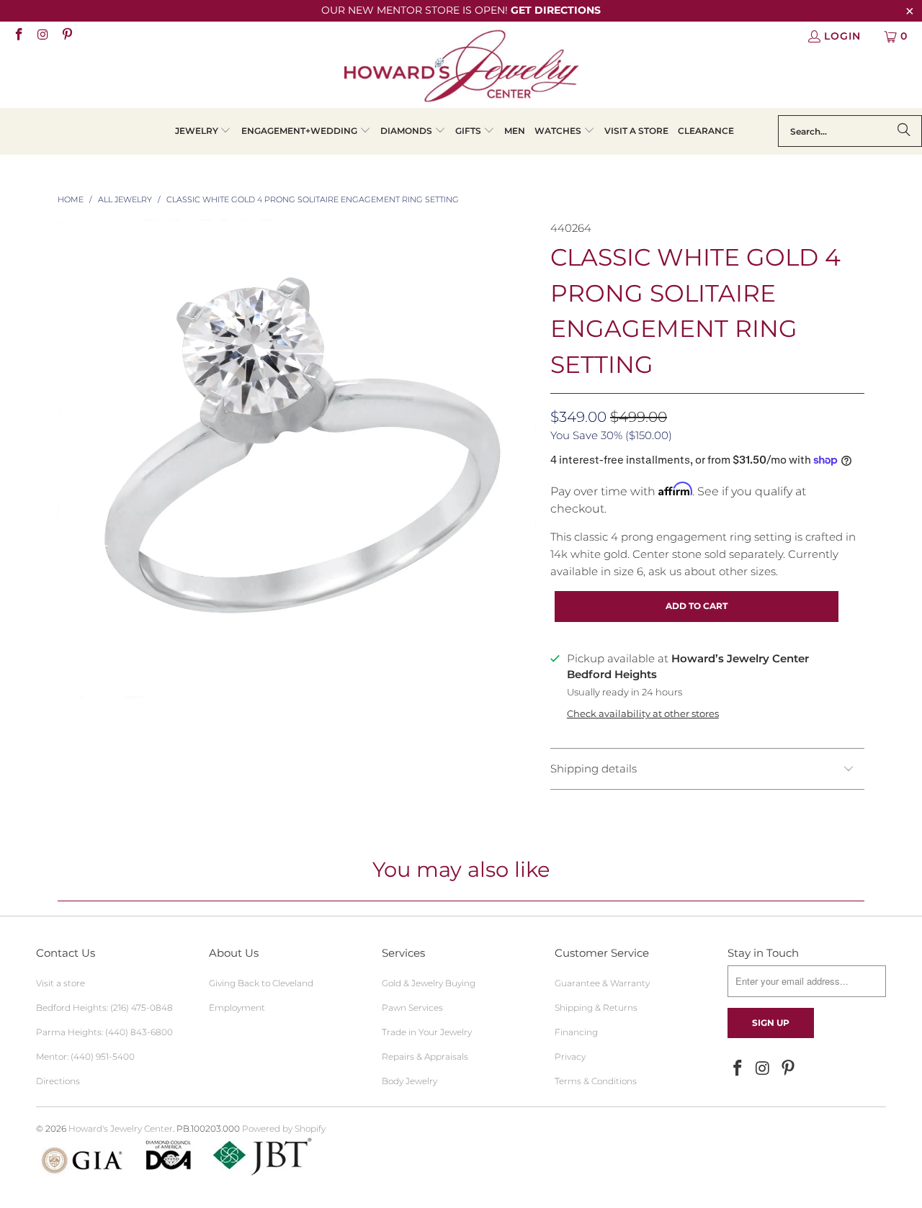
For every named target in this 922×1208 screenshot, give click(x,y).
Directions (58, 1081)
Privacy (570, 1056)
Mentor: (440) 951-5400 (85, 1056)
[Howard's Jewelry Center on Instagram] (42, 36)
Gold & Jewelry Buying (428, 983)
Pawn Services (412, 1007)
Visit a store (60, 983)
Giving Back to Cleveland (261, 983)
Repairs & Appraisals (425, 1056)
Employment (237, 1007)
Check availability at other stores (643, 713)
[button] (203, 131)
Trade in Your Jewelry (427, 1032)
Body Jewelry (409, 1081)
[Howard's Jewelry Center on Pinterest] (66, 36)
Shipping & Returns (596, 1007)
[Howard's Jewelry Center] (461, 68)
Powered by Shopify (284, 1128)
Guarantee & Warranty (602, 983)
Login (842, 36)
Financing (576, 1032)
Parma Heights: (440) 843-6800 (104, 1032)
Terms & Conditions (596, 1081)
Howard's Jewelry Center (120, 1128)
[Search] (904, 131)
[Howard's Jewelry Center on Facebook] (18, 36)
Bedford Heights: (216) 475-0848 (104, 1007)
